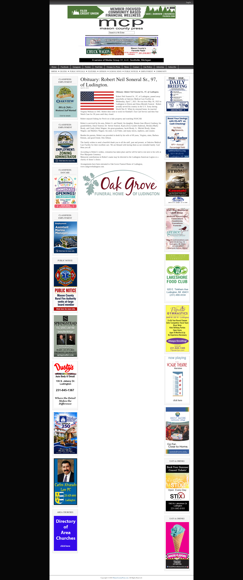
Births (54, 71)
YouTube (98, 67)
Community (161, 71)
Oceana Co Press (113, 67)
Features (92, 71)
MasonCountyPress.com (121, 578)
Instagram (77, 67)
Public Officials (77, 71)
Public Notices (131, 71)
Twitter (88, 67)
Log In (188, 2)
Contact (136, 67)
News (126, 67)
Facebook (64, 67)
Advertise (160, 67)
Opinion (102, 71)
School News (115, 71)
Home (54, 67)
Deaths (63, 71)
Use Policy (147, 67)
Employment (147, 71)
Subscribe (172, 67)
